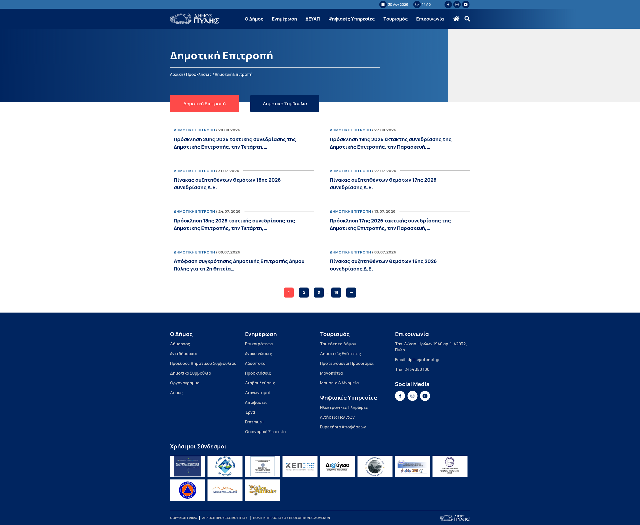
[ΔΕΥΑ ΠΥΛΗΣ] (450, 466)
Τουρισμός (395, 19)
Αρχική (176, 74)
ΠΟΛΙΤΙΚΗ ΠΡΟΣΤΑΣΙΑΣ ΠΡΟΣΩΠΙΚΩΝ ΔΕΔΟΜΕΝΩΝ (291, 518)
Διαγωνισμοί (257, 392)
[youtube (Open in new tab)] (466, 4)
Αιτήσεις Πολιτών (337, 417)
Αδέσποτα (255, 363)
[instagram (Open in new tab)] (457, 4)
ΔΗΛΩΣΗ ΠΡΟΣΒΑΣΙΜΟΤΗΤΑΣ (225, 518)
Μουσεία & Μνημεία (339, 383)
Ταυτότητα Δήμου (338, 344)
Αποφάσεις (256, 402)
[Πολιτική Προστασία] (187, 490)
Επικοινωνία (430, 19)
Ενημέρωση (284, 19)
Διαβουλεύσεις (260, 383)
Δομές (176, 392)
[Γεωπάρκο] (375, 466)
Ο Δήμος (254, 19)
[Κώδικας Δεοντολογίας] (262, 466)
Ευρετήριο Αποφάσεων (343, 427)
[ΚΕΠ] (300, 466)
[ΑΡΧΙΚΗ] (456, 19)
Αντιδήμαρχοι (183, 353)
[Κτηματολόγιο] (225, 490)
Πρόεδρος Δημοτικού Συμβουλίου (203, 363)
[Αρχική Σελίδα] (195, 19)
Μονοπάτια (331, 373)
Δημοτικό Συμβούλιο (190, 373)
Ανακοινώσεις (258, 353)
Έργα (250, 412)
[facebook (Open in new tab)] (448, 4)
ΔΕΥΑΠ (313, 19)
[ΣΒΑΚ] (412, 466)
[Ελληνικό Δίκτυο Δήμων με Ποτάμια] (225, 466)
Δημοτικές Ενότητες (340, 353)
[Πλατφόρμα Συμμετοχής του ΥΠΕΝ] (187, 466)
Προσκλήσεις (199, 74)
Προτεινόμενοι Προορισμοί (347, 363)
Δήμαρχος (180, 344)
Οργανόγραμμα (185, 383)
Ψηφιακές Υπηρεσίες (351, 19)
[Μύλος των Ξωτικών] (262, 490)
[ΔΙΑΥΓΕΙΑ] (337, 466)
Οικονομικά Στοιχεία (265, 431)
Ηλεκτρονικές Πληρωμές (344, 407)
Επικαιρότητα (259, 344)
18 (336, 292)
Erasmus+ (254, 422)
